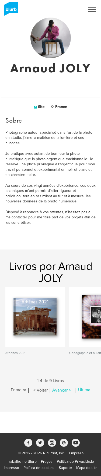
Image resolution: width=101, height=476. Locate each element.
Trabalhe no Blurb (22, 461)
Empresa (76, 453)
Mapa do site (86, 467)
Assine (72, 9)
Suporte (65, 467)
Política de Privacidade (75, 461)
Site (41, 106)
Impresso (11, 467)
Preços (47, 461)
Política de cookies (38, 467)
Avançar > (61, 390)
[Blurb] (9, 11)
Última (84, 390)
